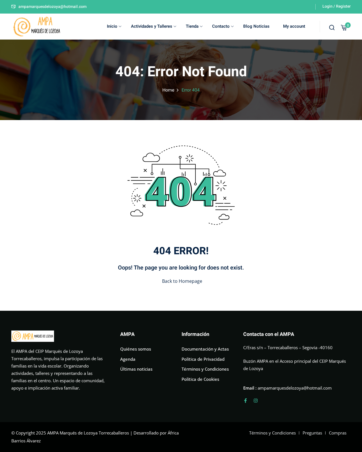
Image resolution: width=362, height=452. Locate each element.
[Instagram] (255, 400)
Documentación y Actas (205, 349)
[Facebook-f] (245, 400)
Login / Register (336, 6)
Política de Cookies (200, 379)
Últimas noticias (136, 369)
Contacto (221, 26)
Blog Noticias (256, 26)
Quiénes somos (135, 349)
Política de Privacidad (203, 359)
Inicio (112, 26)
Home (168, 90)
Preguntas (312, 433)
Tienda (192, 26)
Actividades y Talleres (151, 26)
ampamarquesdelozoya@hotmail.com (52, 7)
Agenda (127, 359)
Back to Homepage (182, 281)
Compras (337, 433)
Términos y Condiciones (205, 369)
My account (294, 26)
